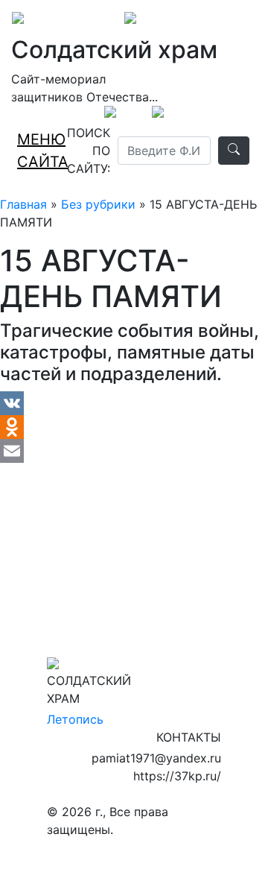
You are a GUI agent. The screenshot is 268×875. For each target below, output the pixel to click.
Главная (23, 204)
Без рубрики (98, 204)
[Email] (134, 451)
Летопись (75, 719)
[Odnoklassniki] (134, 427)
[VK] (134, 403)
